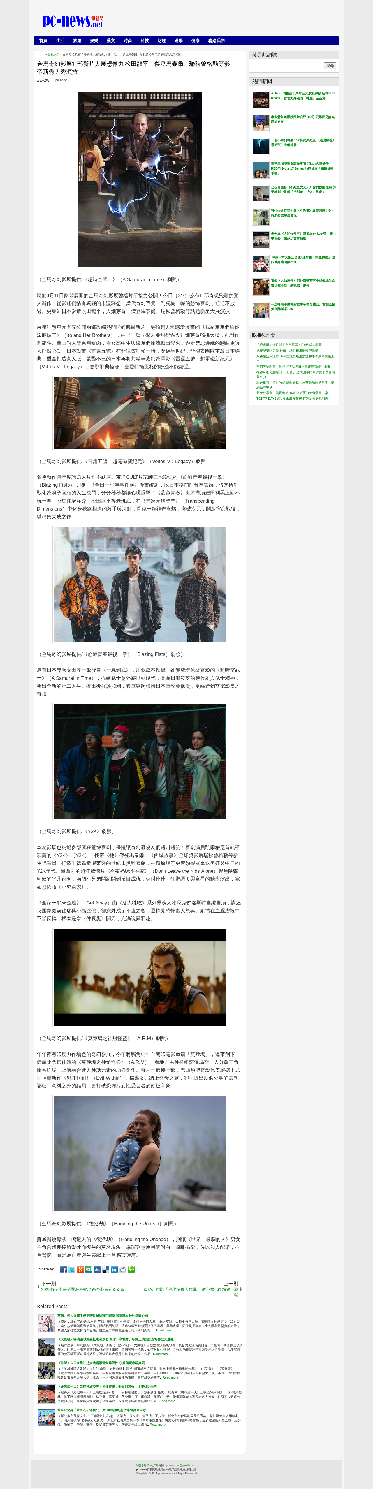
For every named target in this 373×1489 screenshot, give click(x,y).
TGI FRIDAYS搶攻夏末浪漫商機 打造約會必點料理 (292, 398)
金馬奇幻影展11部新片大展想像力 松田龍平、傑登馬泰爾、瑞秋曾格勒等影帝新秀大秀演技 (133, 67)
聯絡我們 (216, 40)
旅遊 (77, 40)
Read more (164, 1330)
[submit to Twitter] (71, 1269)
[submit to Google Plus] (80, 1269)
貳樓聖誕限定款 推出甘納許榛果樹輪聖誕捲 (287, 350)
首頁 (43, 40)
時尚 (128, 40)
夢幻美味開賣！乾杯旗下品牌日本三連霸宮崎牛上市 (293, 366)
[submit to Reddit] (122, 1269)
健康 (195, 40)
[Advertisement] (230, 22)
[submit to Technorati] (131, 1269)
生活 (60, 40)
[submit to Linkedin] (114, 1269)
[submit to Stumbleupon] (88, 1269)
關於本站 (141, 1465)
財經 (162, 40)
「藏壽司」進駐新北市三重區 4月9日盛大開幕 (289, 344)
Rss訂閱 (152, 1465)
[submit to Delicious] (105, 1269)
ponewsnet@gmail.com (180, 1465)
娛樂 (94, 40)
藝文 (111, 40)
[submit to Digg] (97, 1269)
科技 (145, 40)
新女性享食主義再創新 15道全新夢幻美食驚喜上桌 (292, 393)
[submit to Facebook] (63, 1269)
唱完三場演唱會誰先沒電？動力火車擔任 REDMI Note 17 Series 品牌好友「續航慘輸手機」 (302, 168)
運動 (179, 40)
